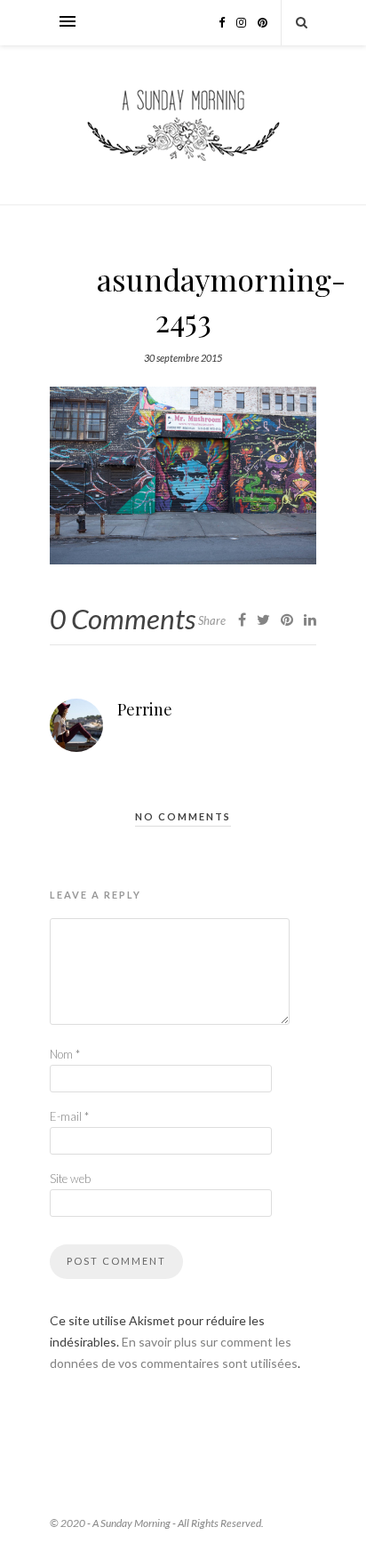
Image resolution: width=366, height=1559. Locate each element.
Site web (70, 1178)
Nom (65, 1054)
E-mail (69, 1116)
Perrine (144, 709)
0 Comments (122, 619)
